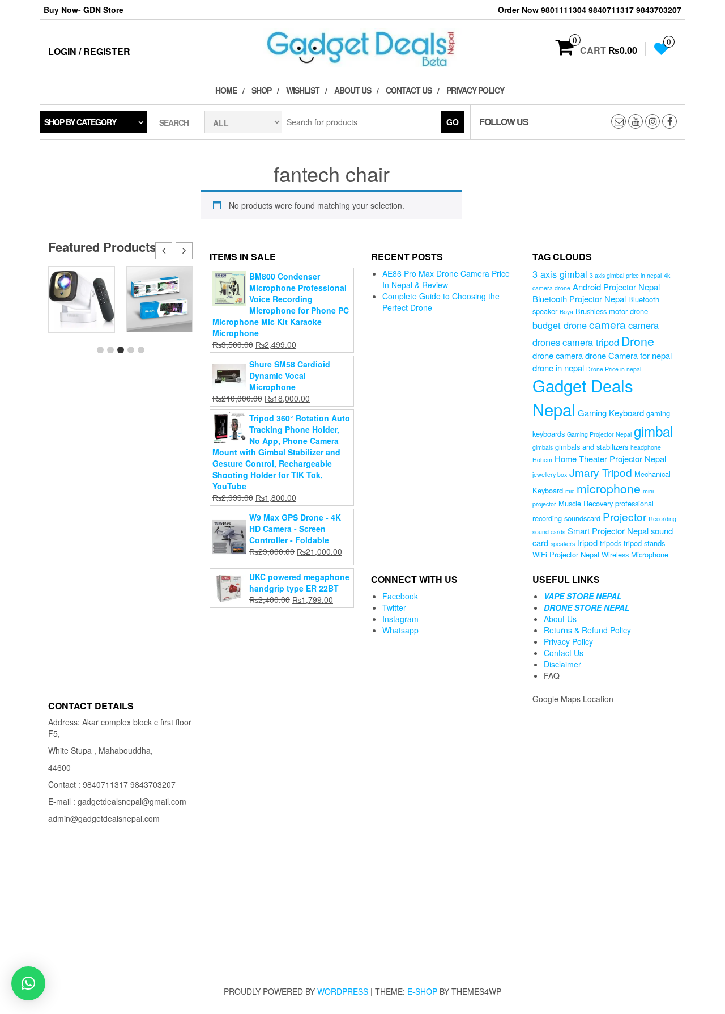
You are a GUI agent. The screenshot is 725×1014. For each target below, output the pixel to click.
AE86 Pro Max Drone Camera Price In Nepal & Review (446, 279)
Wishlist (302, 90)
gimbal (653, 431)
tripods (610, 543)
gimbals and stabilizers (591, 446)
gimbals (542, 447)
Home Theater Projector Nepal (610, 458)
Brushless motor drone (611, 311)
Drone (637, 340)
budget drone (559, 325)
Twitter (394, 607)
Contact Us (409, 90)
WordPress (342, 991)
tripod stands (644, 543)
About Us (352, 90)
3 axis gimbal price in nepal (626, 275)
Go (452, 122)
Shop (261, 90)
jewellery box (549, 474)
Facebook (400, 596)
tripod (587, 542)
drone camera (557, 355)
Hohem (542, 459)
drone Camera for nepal (628, 355)
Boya (566, 311)
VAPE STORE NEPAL (583, 596)
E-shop (422, 991)
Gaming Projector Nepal (599, 434)
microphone (609, 488)
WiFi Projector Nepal (565, 554)
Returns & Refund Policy (587, 630)
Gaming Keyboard (611, 413)
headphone (645, 447)
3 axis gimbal (559, 274)
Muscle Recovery (585, 503)
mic (569, 491)
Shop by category (80, 122)
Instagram (400, 618)
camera (607, 324)
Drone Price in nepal (613, 369)
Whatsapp (400, 630)
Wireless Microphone (635, 554)
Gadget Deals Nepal (582, 397)
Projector (624, 516)
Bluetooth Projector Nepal (579, 299)
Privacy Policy (475, 90)
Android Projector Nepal (616, 287)
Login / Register (89, 51)
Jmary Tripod (600, 472)
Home (226, 90)
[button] (184, 250)
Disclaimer (562, 664)
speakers (563, 543)
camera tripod (590, 342)
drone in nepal (558, 368)
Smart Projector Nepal (608, 530)
